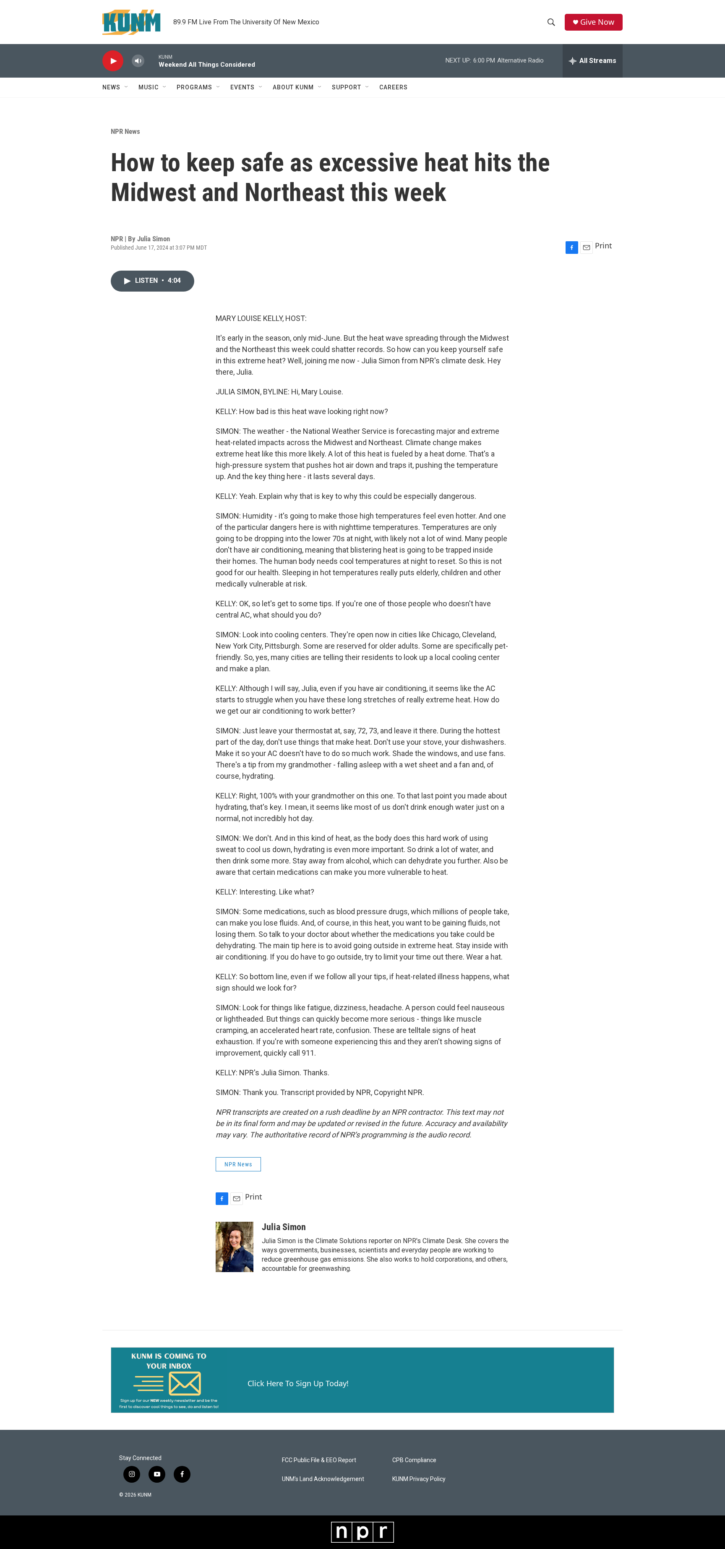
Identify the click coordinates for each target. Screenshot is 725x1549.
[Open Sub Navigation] (126, 87)
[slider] (151, 60)
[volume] (138, 61)
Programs (194, 87)
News (111, 87)
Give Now (597, 22)
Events (242, 87)
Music (148, 87)
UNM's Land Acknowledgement (323, 1479)
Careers (393, 87)
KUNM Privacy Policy (419, 1479)
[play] (113, 61)
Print (603, 245)
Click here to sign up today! (298, 1383)
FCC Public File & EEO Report (319, 1460)
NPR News (125, 131)
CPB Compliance (414, 1460)
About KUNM (293, 87)
